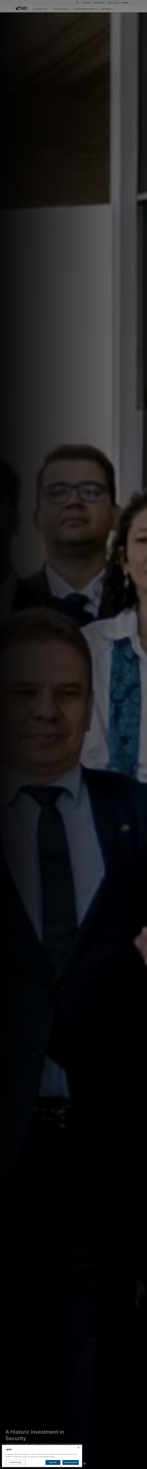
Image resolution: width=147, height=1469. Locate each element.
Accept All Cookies (71, 1462)
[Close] (78, 1447)
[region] (42, 1456)
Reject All (52, 1462)
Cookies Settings (15, 1462)
